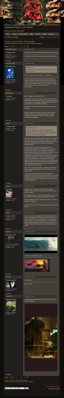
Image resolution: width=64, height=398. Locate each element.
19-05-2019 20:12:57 (29, 231)
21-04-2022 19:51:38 (29, 296)
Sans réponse (55, 37)
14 (21, 46)
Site (8, 34)
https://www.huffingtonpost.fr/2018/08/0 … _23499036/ (38, 75)
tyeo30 (8, 277)
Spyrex (8, 231)
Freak (8, 123)
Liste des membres (23, 34)
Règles (31, 34)
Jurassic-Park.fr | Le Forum (19, 27)
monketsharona (11, 49)
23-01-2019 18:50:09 (29, 63)
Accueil (14, 34)
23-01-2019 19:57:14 (29, 123)
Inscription (44, 34)
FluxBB (57, 388)
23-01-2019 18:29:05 (29, 49)
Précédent (11, 46)
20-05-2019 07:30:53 (29, 277)
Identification (51, 34)
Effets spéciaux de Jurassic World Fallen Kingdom (24, 43)
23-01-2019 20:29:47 (29, 186)
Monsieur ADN (10, 63)
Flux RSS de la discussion (52, 386)
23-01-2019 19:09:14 (29, 93)
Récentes (49, 37)
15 (24, 46)
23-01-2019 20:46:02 (29, 212)
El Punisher (9, 93)
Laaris (8, 186)
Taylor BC (9, 296)
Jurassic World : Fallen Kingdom (23, 41)
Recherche (38, 34)
